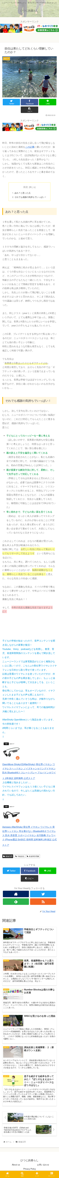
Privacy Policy (29, 1168)
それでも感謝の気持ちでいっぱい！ (30, 196)
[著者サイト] (16, 894)
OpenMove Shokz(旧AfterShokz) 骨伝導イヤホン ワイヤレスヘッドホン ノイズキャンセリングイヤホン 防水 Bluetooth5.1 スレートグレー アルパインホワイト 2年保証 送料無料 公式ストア (29, 771)
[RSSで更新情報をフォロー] (43, 901)
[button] (53, 612)
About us (16, 1164)
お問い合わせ (43, 1164)
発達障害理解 (34, 856)
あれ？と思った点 (22, 192)
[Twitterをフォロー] (43, 894)
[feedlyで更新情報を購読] (16, 901)
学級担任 (20, 856)
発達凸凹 (8, 856)
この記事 (29, 146)
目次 (25, 186)
